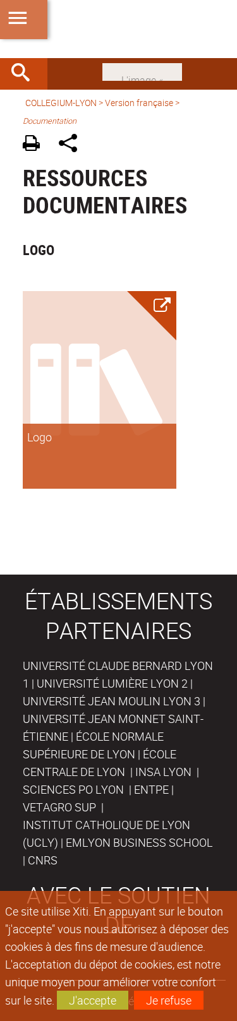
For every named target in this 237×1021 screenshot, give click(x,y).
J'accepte (92, 1000)
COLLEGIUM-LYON (61, 103)
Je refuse (168, 1000)
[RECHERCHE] (25, 74)
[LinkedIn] (142, 70)
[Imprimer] (36, 144)
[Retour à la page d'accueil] (118, 29)
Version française (139, 103)
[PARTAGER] (72, 144)
